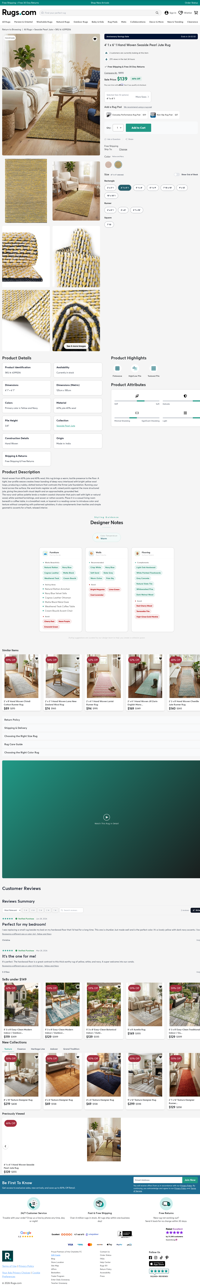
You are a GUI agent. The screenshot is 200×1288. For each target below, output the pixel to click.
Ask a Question (113, 139)
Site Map (55, 1265)
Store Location (57, 1262)
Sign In (173, 12)
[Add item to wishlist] (36, 658)
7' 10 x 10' (167, 187)
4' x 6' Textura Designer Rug (59, 1100)
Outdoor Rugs (81, 21)
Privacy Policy (186, 1185)
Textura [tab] (8, 1049)
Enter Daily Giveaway (60, 1279)
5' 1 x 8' (139, 187)
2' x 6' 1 (110, 210)
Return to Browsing (11, 29)
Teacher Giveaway (59, 1283)
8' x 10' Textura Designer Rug (18, 1100)
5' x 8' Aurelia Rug (136, 1029)
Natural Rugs (63, 21)
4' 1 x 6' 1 (125, 187)
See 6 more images (76, 346)
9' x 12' (182, 187)
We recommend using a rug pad (138, 107)
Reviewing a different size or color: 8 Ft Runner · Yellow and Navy (30, 966)
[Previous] (5, 683)
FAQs (102, 1258)
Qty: (109, 127)
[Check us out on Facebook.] (150, 1257)
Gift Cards (55, 1255)
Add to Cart (138, 127)
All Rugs (6, 21)
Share (130, 139)
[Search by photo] (42, 12)
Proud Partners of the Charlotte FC (66, 1252)
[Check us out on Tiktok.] (161, 1257)
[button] (95, 39)
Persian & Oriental (23, 21)
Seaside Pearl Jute (43, 29)
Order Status (191, 2)
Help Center (105, 1262)
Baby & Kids (98, 21)
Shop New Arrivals (100, 2)
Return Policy (105, 1269)
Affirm (53, 1269)
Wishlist (188, 12)
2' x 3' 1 (110, 187)
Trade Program (57, 1276)
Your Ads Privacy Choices (16, 1272)
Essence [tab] (21, 1049)
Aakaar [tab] (54, 1049)
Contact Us (105, 1252)
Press (102, 1276)
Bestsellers (55, 1272)
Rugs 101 (103, 1265)
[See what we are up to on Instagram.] (155, 1257)
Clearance (192, 21)
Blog (53, 1258)
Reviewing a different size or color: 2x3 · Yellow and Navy (26, 934)
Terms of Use (9, 1266)
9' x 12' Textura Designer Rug (142, 1100)
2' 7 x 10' (136, 210)
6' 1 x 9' (153, 187)
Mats (123, 21)
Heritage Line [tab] (38, 1049)
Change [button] (123, 149)
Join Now (190, 1180)
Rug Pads (112, 21)
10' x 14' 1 (111, 195)
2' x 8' (123, 210)
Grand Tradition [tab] (71, 1049)
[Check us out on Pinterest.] (167, 1257)
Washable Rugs (44, 21)
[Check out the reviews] (159, 1273)
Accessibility (105, 1272)
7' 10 (109, 224)
